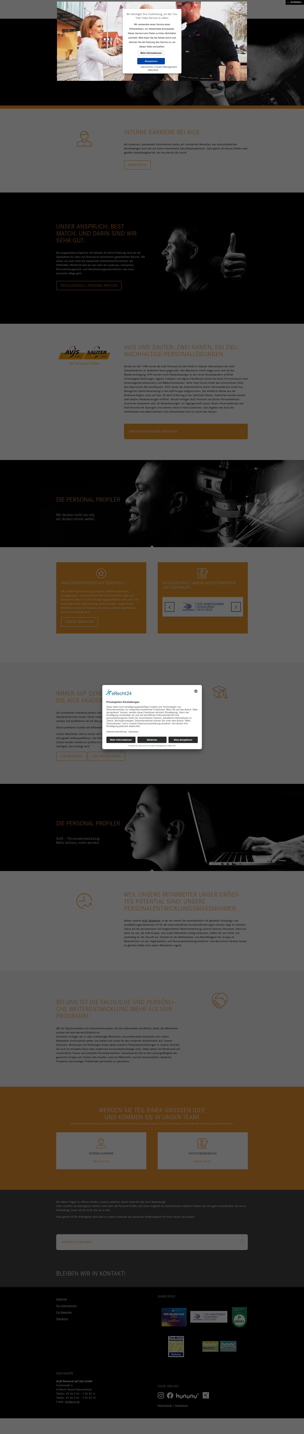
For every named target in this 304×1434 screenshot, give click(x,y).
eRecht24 (153, 70)
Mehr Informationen (151, 53)
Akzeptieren (151, 61)
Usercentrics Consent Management (158, 66)
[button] (295, 2)
